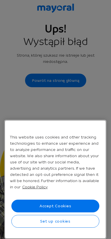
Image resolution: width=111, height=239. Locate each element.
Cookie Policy (35, 186)
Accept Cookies (55, 205)
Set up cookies (55, 221)
